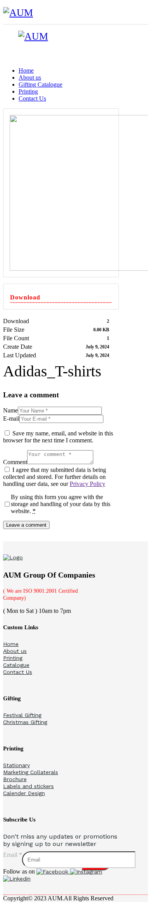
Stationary (16, 765)
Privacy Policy (87, 483)
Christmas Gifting (25, 722)
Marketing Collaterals (30, 772)
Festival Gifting (22, 715)
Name (10, 410)
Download (25, 297)
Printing (12, 658)
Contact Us (17, 672)
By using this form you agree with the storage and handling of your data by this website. (60, 504)
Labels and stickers (28, 786)
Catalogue (16, 665)
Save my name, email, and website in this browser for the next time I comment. (58, 437)
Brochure (15, 779)
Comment (15, 462)
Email (12, 854)
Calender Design (24, 793)
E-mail (11, 418)
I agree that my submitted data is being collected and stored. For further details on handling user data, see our (54, 476)
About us (15, 651)
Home (11, 644)
